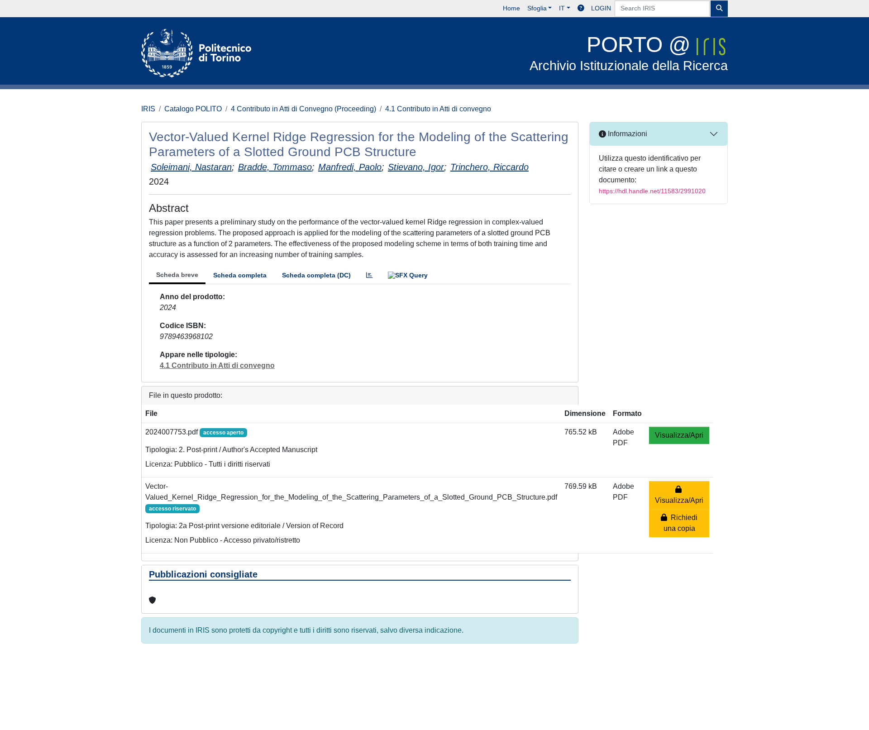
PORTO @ (629, 53)
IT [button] (562, 8)
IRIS (148, 109)
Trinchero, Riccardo (489, 167)
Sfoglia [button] (537, 8)
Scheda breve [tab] (177, 274)
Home (511, 8)
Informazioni (626, 134)
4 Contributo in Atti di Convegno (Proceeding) (303, 109)
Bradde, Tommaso (275, 167)
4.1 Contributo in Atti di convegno (438, 109)
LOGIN (601, 8)
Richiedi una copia (681, 523)
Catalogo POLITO (193, 109)
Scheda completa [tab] (240, 275)
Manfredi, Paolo (350, 167)
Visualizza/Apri (679, 435)
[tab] (369, 275)
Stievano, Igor (416, 167)
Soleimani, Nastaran (191, 167)
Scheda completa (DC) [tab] (316, 275)
